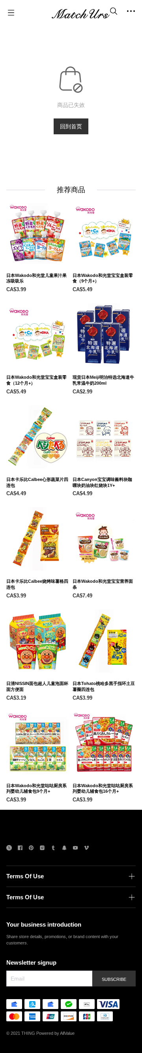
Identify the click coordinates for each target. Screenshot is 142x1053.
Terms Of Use (25, 876)
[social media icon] (9, 849)
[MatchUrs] (80, 12)
